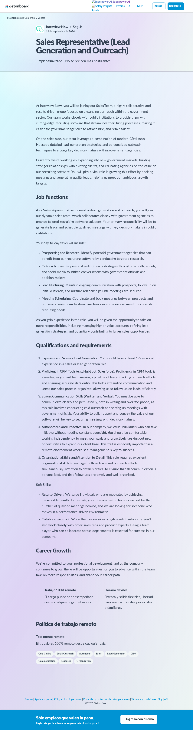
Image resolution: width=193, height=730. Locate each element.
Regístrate (175, 6)
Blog (160, 699)
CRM (133, 654)
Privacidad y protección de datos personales (106, 699)
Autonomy (84, 654)
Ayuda (95, 10)
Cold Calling (44, 654)
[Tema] (186, 6)
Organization (84, 661)
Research (66, 661)
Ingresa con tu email (140, 719)
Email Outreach (65, 654)
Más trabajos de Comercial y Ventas (26, 18)
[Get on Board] (17, 6)
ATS (131, 6)
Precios (120, 6)
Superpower (75, 699)
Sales (99, 654)
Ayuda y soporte (43, 699)
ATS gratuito (60, 699)
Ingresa (158, 6)
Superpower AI (121, 2)
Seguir (77, 27)
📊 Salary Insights (102, 6)
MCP (140, 6)
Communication (46, 661)
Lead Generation (116, 654)
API (166, 699)
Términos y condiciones (143, 699)
